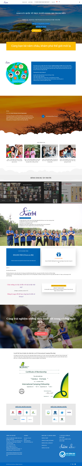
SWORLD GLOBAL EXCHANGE (48, 440)
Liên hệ (25, 439)
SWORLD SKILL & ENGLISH (47, 442)
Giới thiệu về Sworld (27, 438)
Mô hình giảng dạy (27, 440)
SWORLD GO (44, 445)
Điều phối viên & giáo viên (28, 442)
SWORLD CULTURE (45, 447)
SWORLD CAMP (45, 438)
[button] (36, 30)
